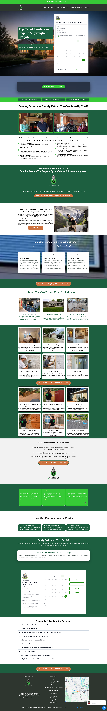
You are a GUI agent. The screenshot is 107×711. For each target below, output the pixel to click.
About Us (79, 7)
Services (63, 7)
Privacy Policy (79, 707)
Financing (51, 7)
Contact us (73, 7)
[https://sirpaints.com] (21, 7)
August (70, 41)
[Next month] (78, 41)
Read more (22, 499)
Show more (60, 36)
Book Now (43, 7)
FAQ (68, 7)
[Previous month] (65, 41)
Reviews (57, 7)
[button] (71, 31)
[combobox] (66, 69)
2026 (73, 41)
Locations (86, 7)
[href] (77, 689)
